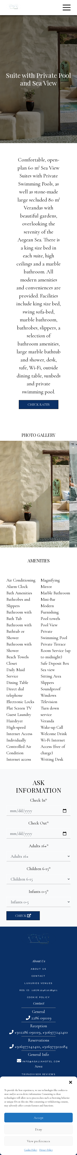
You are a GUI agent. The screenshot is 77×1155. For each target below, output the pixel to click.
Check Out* (38, 823)
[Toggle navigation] (66, 7)
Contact (39, 976)
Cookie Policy (30, 1149)
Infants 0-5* (38, 891)
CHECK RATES (39, 404)
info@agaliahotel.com (41, 1061)
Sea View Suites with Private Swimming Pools (38, 176)
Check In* (38, 800)
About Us (38, 969)
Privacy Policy (46, 1149)
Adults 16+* (38, 846)
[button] (70, 1082)
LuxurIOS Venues (38, 983)
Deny (38, 1129)
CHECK (21, 916)
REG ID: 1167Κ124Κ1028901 (38, 990)
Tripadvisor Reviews (39, 1074)
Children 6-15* (38, 868)
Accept (38, 1118)
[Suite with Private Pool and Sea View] (34, 494)
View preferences (38, 1141)
